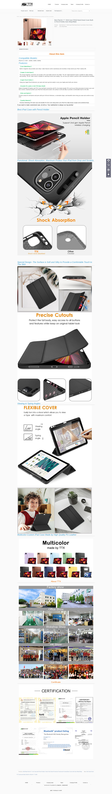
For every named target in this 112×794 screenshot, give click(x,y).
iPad (30, 10)
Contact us (87, 4)
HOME (49, 4)
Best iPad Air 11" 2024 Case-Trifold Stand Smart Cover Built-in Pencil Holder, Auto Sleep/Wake (40, 16)
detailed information (23, 49)
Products (57, 4)
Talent (72, 4)
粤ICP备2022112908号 (57, 790)
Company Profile (79, 4)
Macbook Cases (41, 10)
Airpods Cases (49, 10)
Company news (64, 4)
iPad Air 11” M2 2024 (23, 16)
